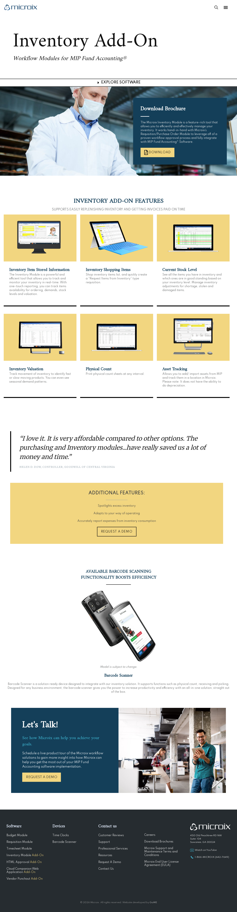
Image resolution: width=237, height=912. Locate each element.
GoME (153, 902)
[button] (40, 236)
